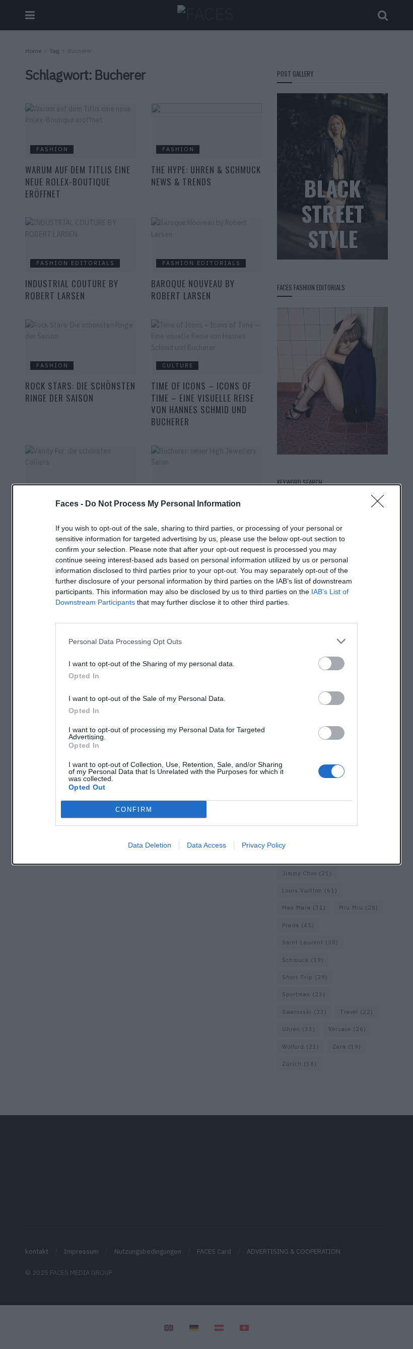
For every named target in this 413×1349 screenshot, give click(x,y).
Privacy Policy (264, 845)
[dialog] (206, 674)
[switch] (331, 663)
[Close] (380, 504)
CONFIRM (134, 809)
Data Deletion (149, 845)
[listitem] (206, 641)
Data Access (206, 845)
